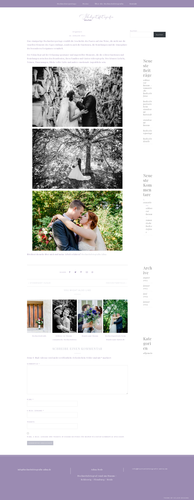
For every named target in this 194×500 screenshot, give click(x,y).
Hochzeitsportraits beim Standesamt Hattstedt (115, 338)
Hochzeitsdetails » (116, 283)
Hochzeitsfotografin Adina (94, 254)
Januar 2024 (146, 303)
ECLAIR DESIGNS (181, 498)
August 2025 (146, 279)
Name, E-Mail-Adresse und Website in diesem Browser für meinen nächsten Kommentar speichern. (76, 437)
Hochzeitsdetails (147, 140)
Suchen (133, 31)
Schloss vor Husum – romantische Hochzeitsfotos (65, 338)
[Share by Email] (86, 272)
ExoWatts (147, 202)
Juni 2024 (145, 295)
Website (31, 422)
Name (30, 399)
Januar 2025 (146, 287)
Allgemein (77, 32)
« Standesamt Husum (39, 283)
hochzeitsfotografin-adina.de (97, 17)
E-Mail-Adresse (35, 411)
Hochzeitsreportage (147, 132)
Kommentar (33, 364)
